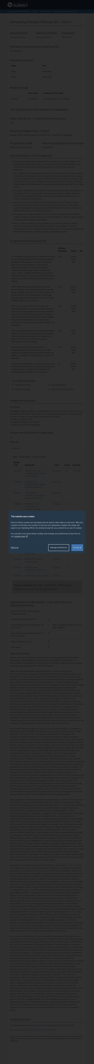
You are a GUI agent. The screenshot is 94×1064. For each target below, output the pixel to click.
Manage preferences (58, 547)
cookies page (19, 536)
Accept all (77, 547)
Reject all (14, 547)
